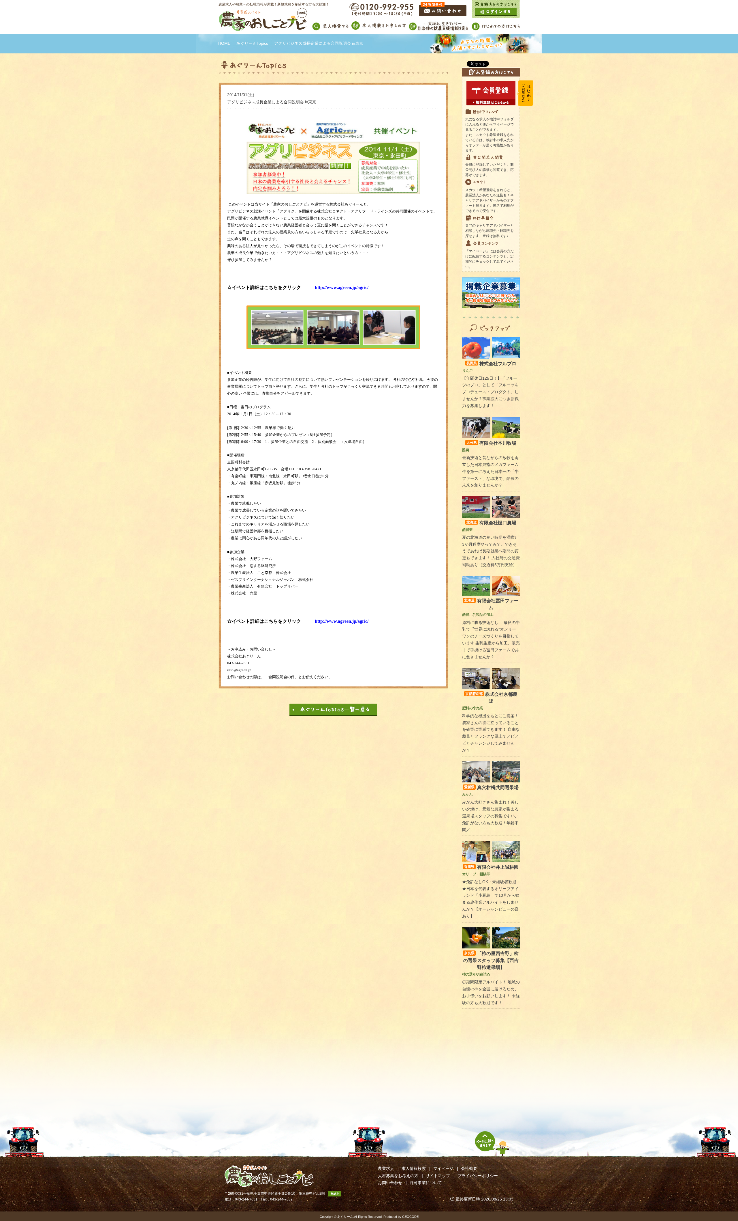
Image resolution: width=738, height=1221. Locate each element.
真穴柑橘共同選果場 (491, 787)
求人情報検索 (414, 1168)
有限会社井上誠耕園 (491, 867)
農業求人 (386, 1168)
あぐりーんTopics (252, 43)
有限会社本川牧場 (491, 443)
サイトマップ (438, 1175)
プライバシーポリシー (478, 1175)
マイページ (443, 1168)
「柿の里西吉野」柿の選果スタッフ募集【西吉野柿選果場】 (491, 960)
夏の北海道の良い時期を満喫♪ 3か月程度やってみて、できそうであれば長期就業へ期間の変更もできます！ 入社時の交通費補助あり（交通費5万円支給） (491, 551)
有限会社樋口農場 (491, 522)
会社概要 (469, 1168)
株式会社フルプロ (491, 363)
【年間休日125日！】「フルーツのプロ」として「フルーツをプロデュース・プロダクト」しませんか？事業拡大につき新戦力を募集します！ (490, 392)
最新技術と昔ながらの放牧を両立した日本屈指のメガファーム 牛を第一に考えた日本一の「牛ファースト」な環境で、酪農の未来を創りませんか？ (490, 471)
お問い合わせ (390, 1182)
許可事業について (426, 1182)
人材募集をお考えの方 (398, 1175)
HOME (224, 43)
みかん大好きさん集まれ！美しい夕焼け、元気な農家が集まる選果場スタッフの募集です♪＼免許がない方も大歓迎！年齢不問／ (490, 816)
